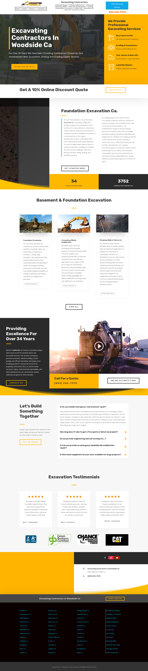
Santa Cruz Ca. (53, 622)
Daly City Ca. (52, 630)
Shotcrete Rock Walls (113, 645)
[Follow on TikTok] (111, 557)
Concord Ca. (24, 626)
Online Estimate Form (123, 380)
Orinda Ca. (23, 637)
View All (74, 307)
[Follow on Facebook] (105, 557)
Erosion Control (111, 626)
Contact (24, 9)
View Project (31, 284)
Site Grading (110, 633)
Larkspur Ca (52, 649)
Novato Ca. (52, 653)
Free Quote (115, 90)
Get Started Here (75, 168)
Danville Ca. (23, 610)
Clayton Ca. (23, 653)
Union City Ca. (52, 614)
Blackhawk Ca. (24, 618)
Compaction (110, 630)
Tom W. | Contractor (112, 521)
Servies (31, 9)
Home (18, 9)
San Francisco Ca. (25, 614)
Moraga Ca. (23, 645)
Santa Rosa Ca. (53, 618)
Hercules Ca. (52, 645)
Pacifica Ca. (52, 626)
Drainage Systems (112, 649)
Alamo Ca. (23, 649)
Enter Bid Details (24, 67)
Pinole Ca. (51, 641)
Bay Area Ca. (52, 610)
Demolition (110, 637)
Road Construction (112, 653)
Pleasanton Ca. (24, 630)
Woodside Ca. (52, 633)
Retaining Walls (111, 641)
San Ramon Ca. (25, 622)
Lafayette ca (24, 641)
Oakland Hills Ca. (25, 633)
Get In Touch (30, 442)
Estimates (41, 9)
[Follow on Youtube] (117, 557)
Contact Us (16, 383)
